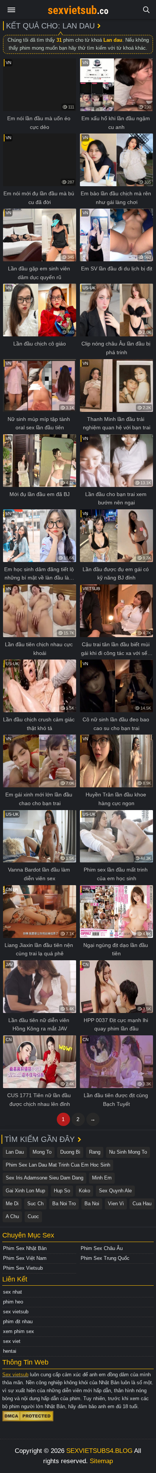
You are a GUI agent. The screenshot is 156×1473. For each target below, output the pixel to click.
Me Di (12, 1203)
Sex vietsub (15, 1374)
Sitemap (101, 1461)
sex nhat (12, 1292)
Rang (94, 1152)
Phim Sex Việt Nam (25, 1258)
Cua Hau (142, 1203)
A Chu (12, 1216)
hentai (9, 1351)
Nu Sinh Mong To (128, 1152)
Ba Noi (91, 1203)
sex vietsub (15, 1311)
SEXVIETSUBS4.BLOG (99, 1450)
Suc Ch (35, 1203)
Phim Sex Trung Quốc (105, 1258)
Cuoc (33, 1216)
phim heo (13, 1302)
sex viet (11, 1341)
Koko (84, 1190)
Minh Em (102, 1178)
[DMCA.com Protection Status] (27, 1415)
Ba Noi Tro (64, 1203)
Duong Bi (70, 1152)
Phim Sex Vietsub (23, 1268)
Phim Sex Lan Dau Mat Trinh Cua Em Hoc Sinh (58, 1165)
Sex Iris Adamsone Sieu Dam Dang (44, 1178)
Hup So (62, 1190)
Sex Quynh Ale (115, 1190)
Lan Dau (15, 1152)
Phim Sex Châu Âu (102, 1248)
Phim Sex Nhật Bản (25, 1248)
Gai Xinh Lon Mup (25, 1190)
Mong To (42, 1152)
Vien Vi (116, 1203)
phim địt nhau (18, 1321)
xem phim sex (18, 1331)
